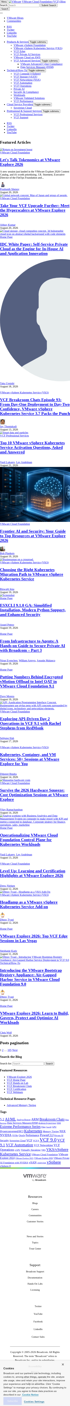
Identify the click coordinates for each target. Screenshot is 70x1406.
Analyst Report (24, 1119)
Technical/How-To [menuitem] (17, 70)
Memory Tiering (51, 1131)
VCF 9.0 (48, 1139)
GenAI (48, 1127)
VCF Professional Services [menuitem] (28, 114)
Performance (32, 1135)
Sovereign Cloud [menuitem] (23, 107)
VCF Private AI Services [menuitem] (27, 54)
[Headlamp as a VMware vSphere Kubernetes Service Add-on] (25, 891)
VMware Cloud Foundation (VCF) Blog (44, 1)
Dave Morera (7, 696)
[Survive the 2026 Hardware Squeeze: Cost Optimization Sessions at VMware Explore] (15, 780)
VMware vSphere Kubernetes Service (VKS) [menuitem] (38, 48)
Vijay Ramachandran (11, 809)
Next (15, 1050)
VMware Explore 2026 (19, 1076)
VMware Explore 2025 (24, 1158)
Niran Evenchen (9, 660)
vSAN (33, 1162)
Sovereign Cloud (18, 1140)
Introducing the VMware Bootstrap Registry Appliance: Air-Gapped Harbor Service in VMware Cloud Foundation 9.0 (31, 977)
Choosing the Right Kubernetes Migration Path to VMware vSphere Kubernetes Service (31, 574)
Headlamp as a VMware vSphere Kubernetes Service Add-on (29, 904)
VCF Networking (43, 1145)
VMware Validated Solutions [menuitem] (29, 98)
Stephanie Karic (8, 950)
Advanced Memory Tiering (21, 1105)
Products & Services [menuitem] (18, 41)
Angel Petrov (7, 624)
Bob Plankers (7, 553)
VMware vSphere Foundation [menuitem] (30, 45)
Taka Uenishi (7, 383)
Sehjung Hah (7, 738)
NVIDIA (6, 1135)
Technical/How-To (10, 963)
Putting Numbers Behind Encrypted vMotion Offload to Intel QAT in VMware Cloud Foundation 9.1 (31, 681)
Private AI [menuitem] (19, 89)
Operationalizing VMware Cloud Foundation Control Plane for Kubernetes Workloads (29, 839)
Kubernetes (33, 1131)
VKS (43, 1150)
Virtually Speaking (31, 1150)
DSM (59, 1123)
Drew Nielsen (7, 885)
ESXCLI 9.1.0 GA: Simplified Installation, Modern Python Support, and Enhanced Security (33, 610)
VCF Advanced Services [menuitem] (27, 60)
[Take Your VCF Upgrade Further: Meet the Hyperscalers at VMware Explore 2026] (33, 195)
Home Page (6, 237)
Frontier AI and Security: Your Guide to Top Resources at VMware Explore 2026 (33, 536)
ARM (35, 1119)
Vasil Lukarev (7, 462)
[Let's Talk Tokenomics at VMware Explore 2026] (16, 149)
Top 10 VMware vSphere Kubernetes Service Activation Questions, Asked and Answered (32, 447)
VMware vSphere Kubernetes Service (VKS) (24, 392)
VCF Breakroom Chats (19, 1086)
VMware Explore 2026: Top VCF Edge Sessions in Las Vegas (34, 938)
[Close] (63, 1364)
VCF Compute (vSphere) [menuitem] (27, 73)
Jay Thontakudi (8, 426)
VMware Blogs (15, 17)
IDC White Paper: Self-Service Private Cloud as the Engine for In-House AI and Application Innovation (34, 249)
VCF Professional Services (14, 435)
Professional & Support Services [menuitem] (24, 111)
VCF (29, 1140)
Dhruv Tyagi (7, 919)
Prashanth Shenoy (9, 189)
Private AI (58, 1135)
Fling (43, 1127)
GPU (54, 1127)
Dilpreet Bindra (8, 774)
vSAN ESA (41, 1163)
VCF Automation (19, 1145)
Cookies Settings (34, 1401)
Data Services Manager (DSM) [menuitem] (37, 67)
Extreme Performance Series (20, 1126)
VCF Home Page (16, 1079)
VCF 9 (36, 1141)
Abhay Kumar (7, 224)
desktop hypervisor (47, 1123)
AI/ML (10, 1119)
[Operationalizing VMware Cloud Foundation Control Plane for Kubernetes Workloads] (35, 824)
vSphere (54, 1162)
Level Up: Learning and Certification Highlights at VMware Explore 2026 (32, 873)
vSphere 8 (5, 1166)
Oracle (22, 1135)
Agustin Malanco (46, 660)
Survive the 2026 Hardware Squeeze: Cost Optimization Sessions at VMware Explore (34, 795)
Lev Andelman (24, 462)
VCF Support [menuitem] (21, 117)
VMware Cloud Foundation (15, 152)
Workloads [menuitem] (19, 95)
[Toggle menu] (1, 13)
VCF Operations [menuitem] (22, 85)
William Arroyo (27, 660)
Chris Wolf (6, 1032)
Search (3, 5)
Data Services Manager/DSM (22, 1123)
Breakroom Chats (52, 1119)
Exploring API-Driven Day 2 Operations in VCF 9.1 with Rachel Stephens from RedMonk (30, 723)
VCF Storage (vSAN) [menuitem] (25, 76)
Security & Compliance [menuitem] (26, 92)
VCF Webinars (15, 1092)
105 (9, 1050)
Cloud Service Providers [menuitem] (20, 104)
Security (4, 1140)
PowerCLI (47, 1135)
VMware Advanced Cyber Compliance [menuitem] (41, 64)
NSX (62, 1131)
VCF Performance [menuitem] (23, 101)
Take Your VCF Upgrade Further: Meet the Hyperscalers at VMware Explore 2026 (34, 210)
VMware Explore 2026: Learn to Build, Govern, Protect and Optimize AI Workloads (34, 1018)
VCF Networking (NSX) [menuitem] (27, 79)
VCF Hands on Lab (17, 1083)
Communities (14, 21)
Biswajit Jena (7, 589)
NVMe (15, 1135)
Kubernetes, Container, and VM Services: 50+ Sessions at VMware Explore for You (29, 759)
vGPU (17, 1150)
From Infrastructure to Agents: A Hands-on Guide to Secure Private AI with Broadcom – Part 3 (32, 645)
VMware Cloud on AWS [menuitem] (27, 57)
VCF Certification (16, 1089)
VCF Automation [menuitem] (23, 82)
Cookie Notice (30, 1394)
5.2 (2, 1119)
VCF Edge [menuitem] (19, 51)
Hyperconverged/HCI (11, 1131)
